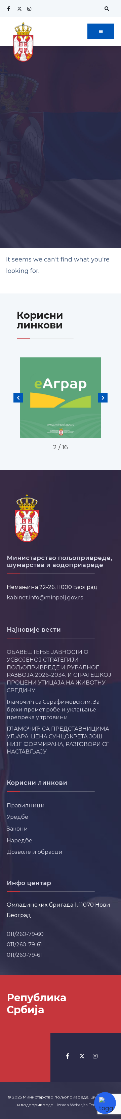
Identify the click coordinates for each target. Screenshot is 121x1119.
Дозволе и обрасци (35, 851)
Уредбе (17, 816)
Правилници (26, 805)
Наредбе (19, 840)
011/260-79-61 (24, 944)
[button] (18, 398)
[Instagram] (29, 8)
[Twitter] (18, 8)
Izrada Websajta (72, 1104)
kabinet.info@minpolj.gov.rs (45, 597)
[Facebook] (8, 8)
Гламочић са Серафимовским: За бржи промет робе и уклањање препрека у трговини (53, 709)
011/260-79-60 (25, 934)
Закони (17, 828)
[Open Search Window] (106, 8)
